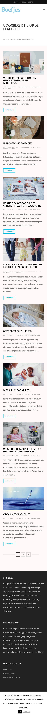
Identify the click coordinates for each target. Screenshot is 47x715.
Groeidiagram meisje (23, 2)
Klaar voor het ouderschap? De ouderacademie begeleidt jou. (22, 266)
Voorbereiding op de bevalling (28, 87)
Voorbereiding (21, 271)
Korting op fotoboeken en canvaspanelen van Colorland (22, 204)
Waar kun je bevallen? (17, 390)
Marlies (11, 87)
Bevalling (7, 88)
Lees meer (26, 712)
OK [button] (20, 712)
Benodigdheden (9, 148)
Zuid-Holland (19, 272)
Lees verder (9, 110)
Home (5, 39)
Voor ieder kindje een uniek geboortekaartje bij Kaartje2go (19, 80)
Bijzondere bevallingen (17, 331)
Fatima (10, 209)
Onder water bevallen (16, 514)
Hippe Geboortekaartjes (17, 143)
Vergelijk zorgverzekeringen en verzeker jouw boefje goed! (22, 450)
